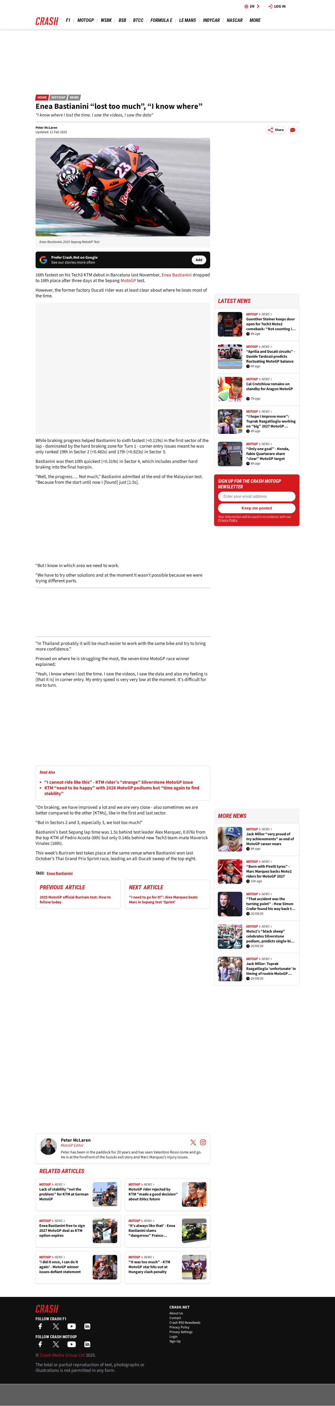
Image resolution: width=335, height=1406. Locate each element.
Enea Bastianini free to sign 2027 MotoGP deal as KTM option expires (62, 1230)
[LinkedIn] (88, 1328)
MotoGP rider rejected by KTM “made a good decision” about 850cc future (153, 1194)
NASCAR (235, 20)
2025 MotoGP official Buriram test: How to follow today (75, 900)
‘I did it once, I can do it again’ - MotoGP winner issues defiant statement (60, 1267)
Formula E (161, 20)
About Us (176, 1313)
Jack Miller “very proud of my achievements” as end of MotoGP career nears (270, 839)
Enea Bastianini (177, 275)
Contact (175, 1318)
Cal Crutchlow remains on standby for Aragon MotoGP (269, 387)
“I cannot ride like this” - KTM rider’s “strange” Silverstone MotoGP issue (118, 782)
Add (199, 260)
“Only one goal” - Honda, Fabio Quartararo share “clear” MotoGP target (267, 453)
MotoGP (86, 20)
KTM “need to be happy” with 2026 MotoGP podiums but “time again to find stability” (121, 791)
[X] (57, 1328)
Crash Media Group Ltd (62, 1355)
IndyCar (211, 20)
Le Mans (187, 20)
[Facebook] (41, 1328)
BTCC (138, 20)
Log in (280, 6)
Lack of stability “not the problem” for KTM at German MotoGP (64, 1194)
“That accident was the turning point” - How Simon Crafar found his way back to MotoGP (270, 903)
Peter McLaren (46, 127)
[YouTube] (73, 1328)
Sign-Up (175, 1341)
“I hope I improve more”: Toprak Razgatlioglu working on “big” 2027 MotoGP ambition (271, 421)
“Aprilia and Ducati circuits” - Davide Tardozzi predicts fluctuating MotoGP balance (270, 356)
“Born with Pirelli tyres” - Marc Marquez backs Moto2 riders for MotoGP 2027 (269, 871)
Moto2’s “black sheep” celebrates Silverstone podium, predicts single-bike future (270, 936)
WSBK (106, 20)
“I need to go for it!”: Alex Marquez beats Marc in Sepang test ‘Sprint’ (163, 900)
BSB (122, 20)
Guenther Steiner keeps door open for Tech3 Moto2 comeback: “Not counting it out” (270, 324)
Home (42, 97)
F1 (68, 20)
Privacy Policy (227, 520)
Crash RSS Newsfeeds (184, 1322)
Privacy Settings (181, 1332)
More (255, 20)
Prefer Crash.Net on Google (74, 257)
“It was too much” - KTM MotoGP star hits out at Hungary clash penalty (149, 1267)
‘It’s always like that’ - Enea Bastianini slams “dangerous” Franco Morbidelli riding (152, 1230)
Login (173, 1336)
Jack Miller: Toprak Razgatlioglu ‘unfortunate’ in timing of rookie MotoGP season (271, 968)
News (74, 97)
